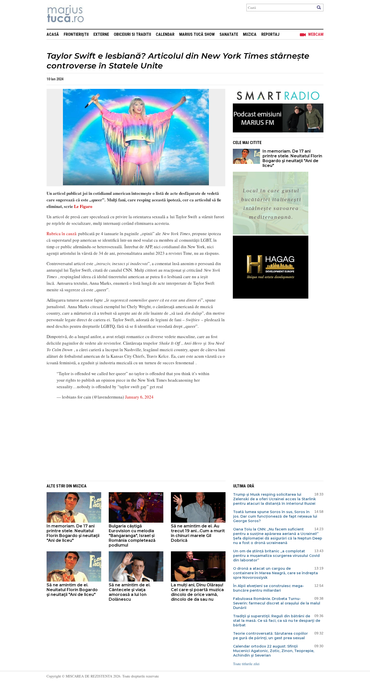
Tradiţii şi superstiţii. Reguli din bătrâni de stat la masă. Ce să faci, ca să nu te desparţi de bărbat (276, 620)
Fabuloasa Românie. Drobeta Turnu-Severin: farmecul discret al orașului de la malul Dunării (276, 603)
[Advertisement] (132, 440)
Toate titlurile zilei (246, 663)
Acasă (53, 34)
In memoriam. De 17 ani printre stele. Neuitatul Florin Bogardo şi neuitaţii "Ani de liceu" (292, 158)
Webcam (315, 34)
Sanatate (228, 34)
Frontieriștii (76, 34)
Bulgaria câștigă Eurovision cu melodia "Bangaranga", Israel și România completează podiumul (132, 536)
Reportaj (270, 34)
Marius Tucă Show (197, 34)
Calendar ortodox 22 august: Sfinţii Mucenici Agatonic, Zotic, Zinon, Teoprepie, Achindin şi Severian (273, 651)
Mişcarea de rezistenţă (92, 14)
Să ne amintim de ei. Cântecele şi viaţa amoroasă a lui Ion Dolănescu (130, 592)
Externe (101, 34)
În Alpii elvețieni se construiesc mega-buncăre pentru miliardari (268, 588)
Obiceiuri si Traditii (132, 34)
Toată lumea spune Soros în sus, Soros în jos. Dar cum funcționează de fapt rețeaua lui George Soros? (275, 516)
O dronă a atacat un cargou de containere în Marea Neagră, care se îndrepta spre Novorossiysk (275, 573)
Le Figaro (82, 206)
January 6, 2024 (139, 397)
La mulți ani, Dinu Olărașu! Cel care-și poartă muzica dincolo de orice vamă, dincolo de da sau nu (197, 592)
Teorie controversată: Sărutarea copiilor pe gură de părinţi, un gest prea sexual (270, 635)
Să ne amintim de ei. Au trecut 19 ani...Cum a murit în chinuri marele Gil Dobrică (198, 533)
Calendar (165, 34)
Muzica (249, 34)
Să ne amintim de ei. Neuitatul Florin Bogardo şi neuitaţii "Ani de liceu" (72, 590)
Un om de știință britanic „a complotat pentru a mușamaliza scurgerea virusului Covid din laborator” (276, 555)
